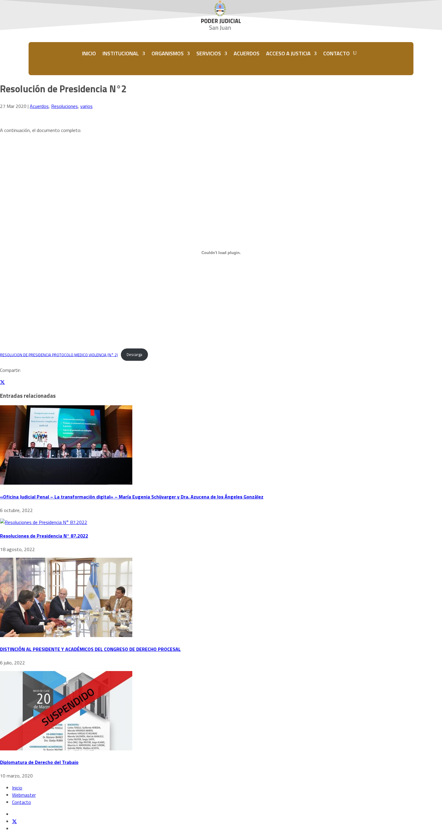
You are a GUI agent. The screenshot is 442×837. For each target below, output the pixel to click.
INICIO (89, 53)
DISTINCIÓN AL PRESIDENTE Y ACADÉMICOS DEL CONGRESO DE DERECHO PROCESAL (90, 649)
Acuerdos (39, 106)
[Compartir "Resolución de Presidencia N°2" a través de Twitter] (2, 382)
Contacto (21, 802)
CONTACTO (336, 53)
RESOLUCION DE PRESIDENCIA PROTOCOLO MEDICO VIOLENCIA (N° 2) (59, 354)
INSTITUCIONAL (121, 53)
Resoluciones (64, 106)
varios (86, 106)
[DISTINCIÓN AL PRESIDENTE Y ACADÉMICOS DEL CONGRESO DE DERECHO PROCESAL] (66, 635)
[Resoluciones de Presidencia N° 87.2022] (43, 522)
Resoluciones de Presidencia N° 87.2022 (44, 535)
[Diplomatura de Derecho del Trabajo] (66, 748)
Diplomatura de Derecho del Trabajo (39, 762)
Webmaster (24, 795)
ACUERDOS (246, 53)
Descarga (134, 354)
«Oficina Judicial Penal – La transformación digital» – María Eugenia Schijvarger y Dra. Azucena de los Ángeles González (131, 496)
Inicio (17, 787)
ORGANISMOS (168, 53)
